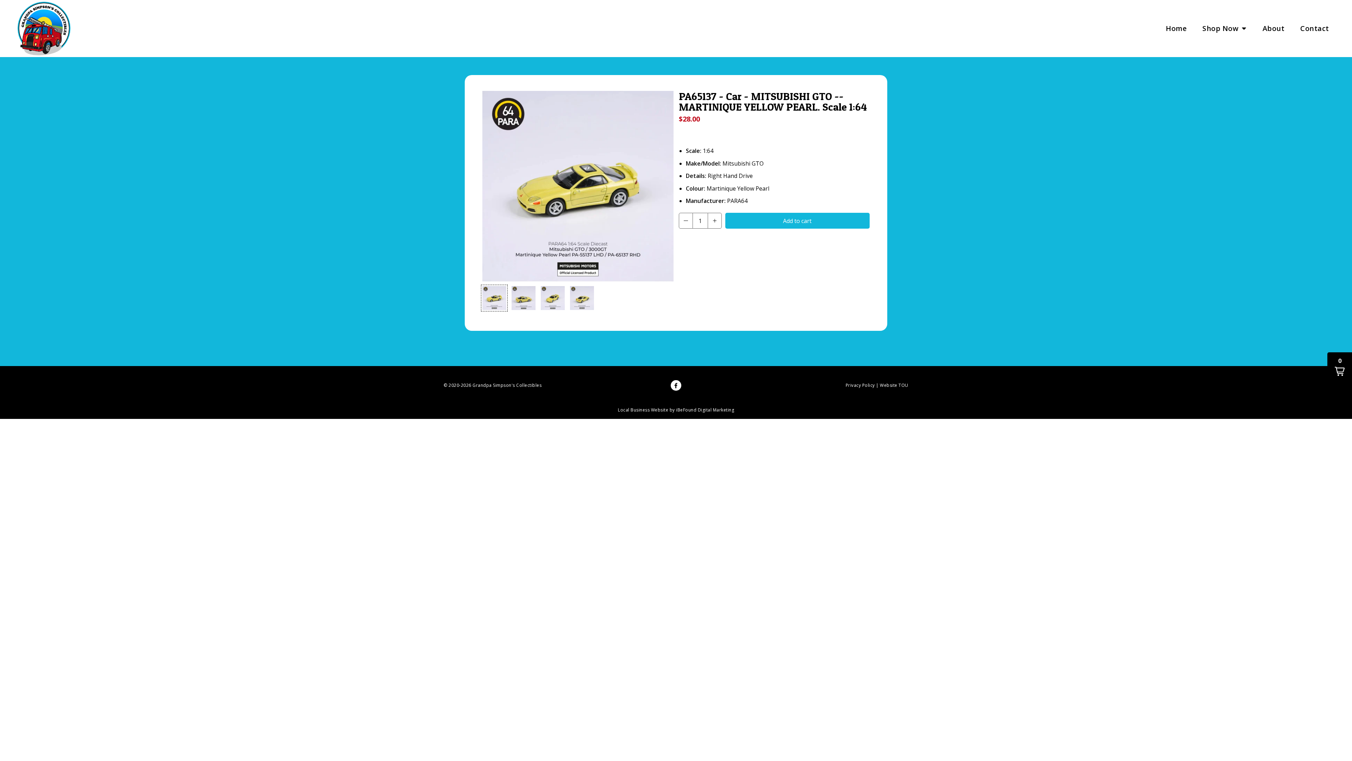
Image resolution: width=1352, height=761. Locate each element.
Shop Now (1220, 28)
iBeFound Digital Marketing (705, 410)
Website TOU (894, 385)
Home (1176, 28)
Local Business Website (643, 410)
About (1274, 28)
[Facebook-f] (676, 385)
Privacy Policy (860, 385)
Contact (1314, 28)
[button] (494, 298)
